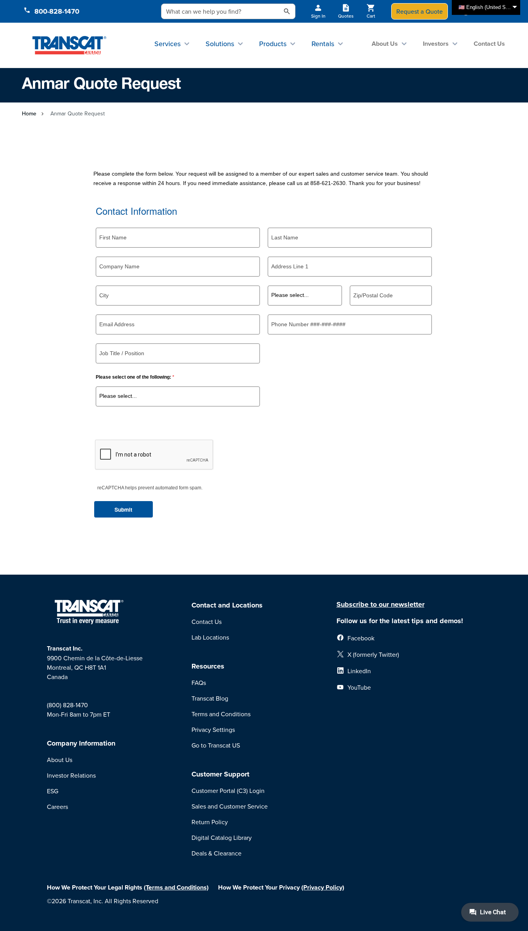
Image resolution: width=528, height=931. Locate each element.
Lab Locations (210, 637)
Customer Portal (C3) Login (228, 790)
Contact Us (489, 43)
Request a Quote (419, 11)
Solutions (220, 44)
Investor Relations (71, 775)
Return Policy (210, 822)
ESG (52, 791)
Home (29, 113)
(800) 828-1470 (67, 705)
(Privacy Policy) (322, 887)
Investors (436, 43)
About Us (385, 43)
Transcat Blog (210, 698)
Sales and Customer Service (230, 806)
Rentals (322, 44)
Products (272, 44)
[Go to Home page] (69, 45)
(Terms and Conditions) (176, 887)
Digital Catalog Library (222, 837)
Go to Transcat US (216, 745)
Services (167, 44)
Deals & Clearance (217, 853)
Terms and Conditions (221, 714)
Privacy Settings (213, 729)
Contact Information (136, 211)
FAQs (199, 682)
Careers (57, 806)
